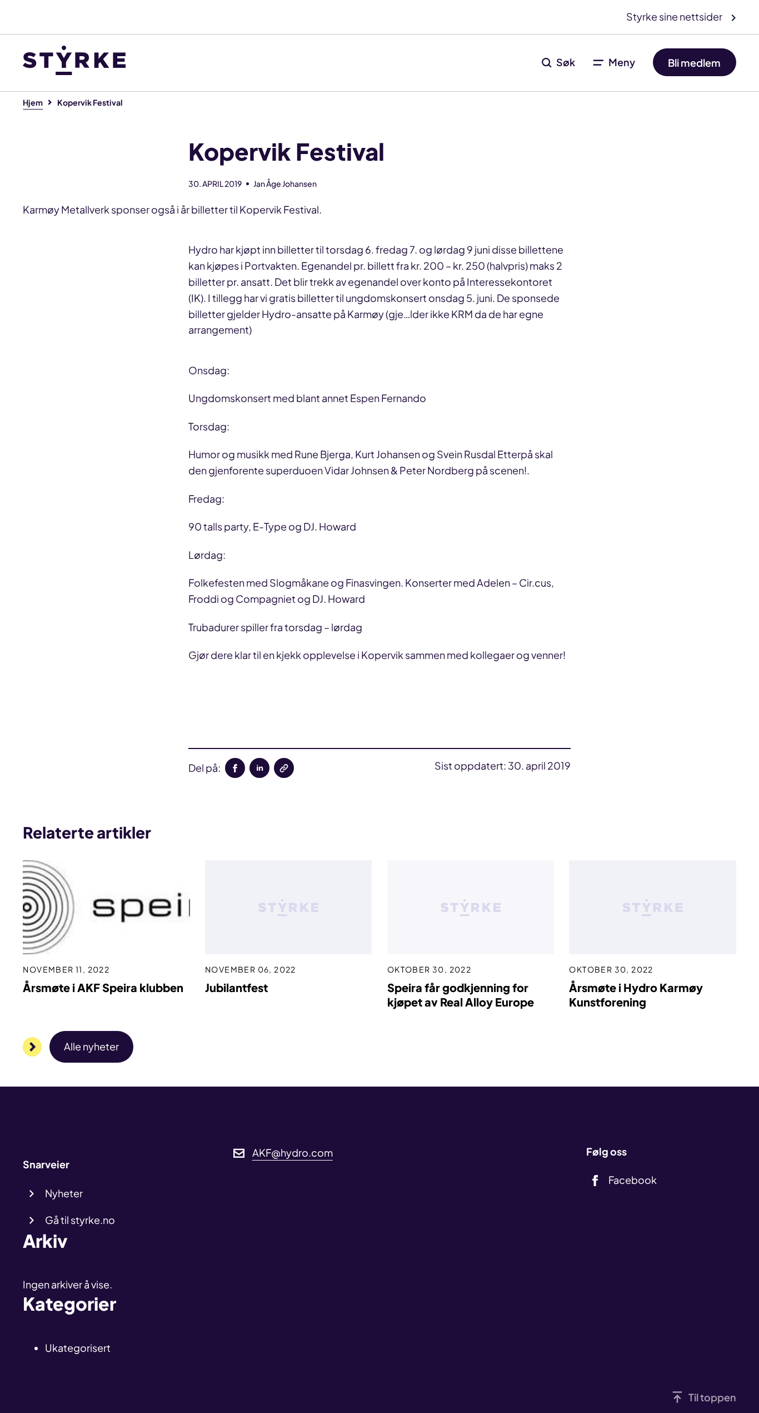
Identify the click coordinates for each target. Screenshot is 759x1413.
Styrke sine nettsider (675, 16)
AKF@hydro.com (292, 1152)
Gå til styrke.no (80, 1219)
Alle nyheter (91, 1046)
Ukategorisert (78, 1347)
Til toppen (712, 1397)
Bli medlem (694, 62)
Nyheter (64, 1193)
